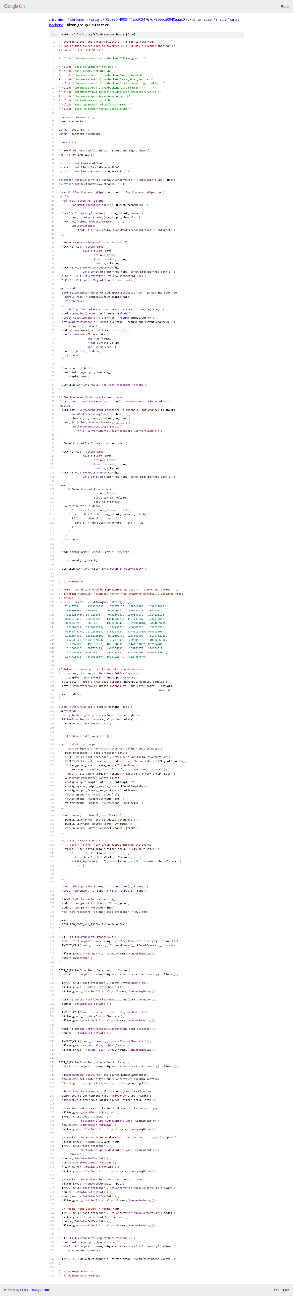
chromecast (202, 19)
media (221, 19)
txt (276, 1289)
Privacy (34, 1290)
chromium (58, 19)
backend (56, 24)
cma (233, 19)
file (130, 34)
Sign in (285, 6)
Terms (46, 1290)
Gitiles (24, 1290)
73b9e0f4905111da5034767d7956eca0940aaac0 (145, 19)
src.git (96, 19)
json (286, 1289)
